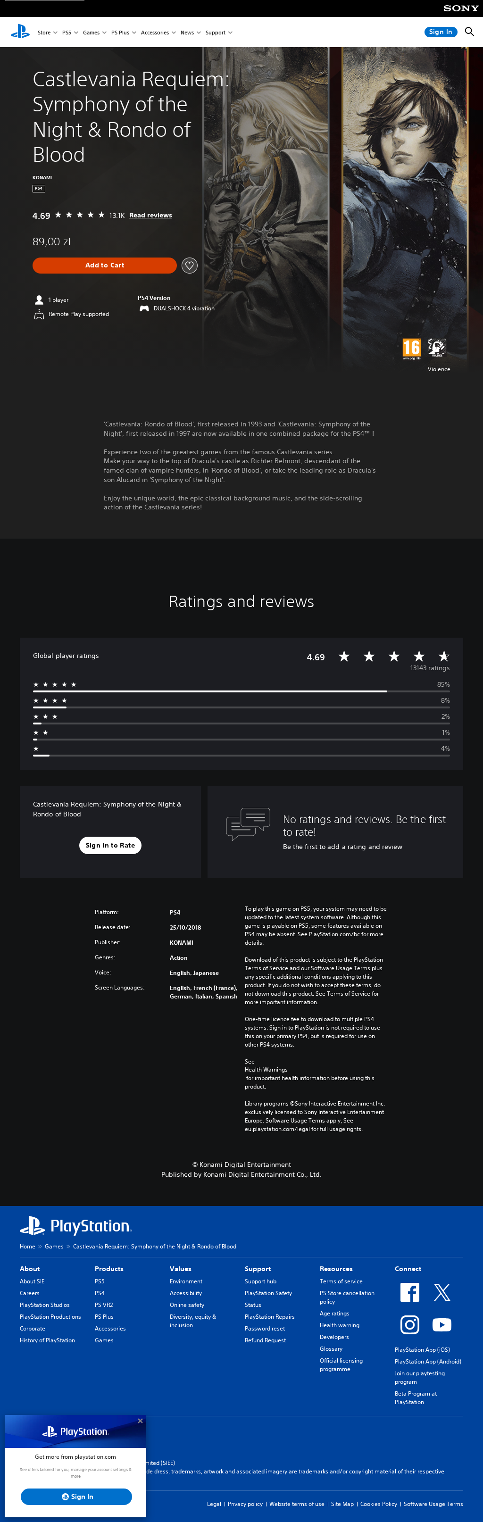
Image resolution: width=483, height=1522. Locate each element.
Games (91, 32)
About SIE (32, 1281)
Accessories (155, 32)
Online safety (187, 1305)
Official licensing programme (341, 1364)
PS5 (66, 32)
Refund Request (265, 1340)
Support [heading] (258, 1268)
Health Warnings (266, 1069)
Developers (334, 1337)
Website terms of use (297, 1504)
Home (27, 1246)
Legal (214, 1504)
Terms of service (341, 1281)
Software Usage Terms (433, 1504)
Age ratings (335, 1313)
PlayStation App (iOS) (422, 1350)
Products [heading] (109, 1268)
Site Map (342, 1504)
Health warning (339, 1325)
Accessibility (186, 1293)
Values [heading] (181, 1268)
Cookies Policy (378, 1504)
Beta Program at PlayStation (416, 1397)
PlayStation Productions (50, 1317)
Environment (186, 1281)
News (187, 32)
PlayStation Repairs (270, 1317)
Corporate (32, 1328)
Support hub (260, 1281)
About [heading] (30, 1268)
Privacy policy (245, 1504)
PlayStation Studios (45, 1305)
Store (44, 32)
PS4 (100, 1293)
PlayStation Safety (268, 1293)
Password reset (265, 1328)
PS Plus (120, 32)
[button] (110, 846)
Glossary (331, 1349)
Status (253, 1305)
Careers (30, 1293)
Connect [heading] (408, 1268)
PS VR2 (104, 1305)
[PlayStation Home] (20, 32)
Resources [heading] (336, 1268)
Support (215, 32)
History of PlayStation (47, 1340)
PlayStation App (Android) (428, 1361)
